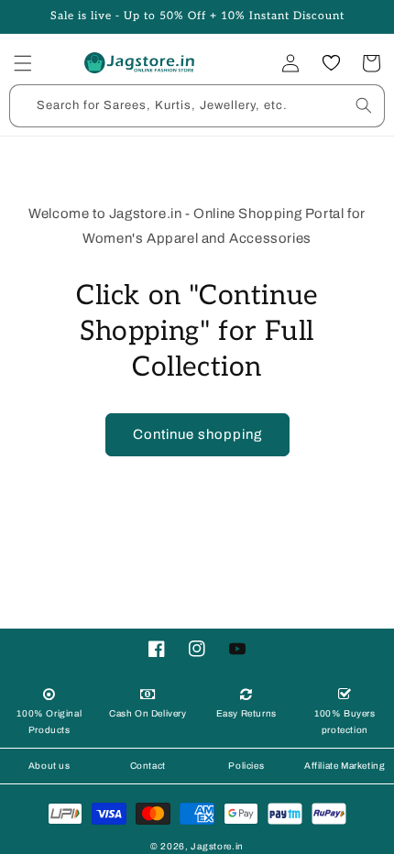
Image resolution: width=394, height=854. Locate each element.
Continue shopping (197, 434)
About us (49, 766)
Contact (148, 766)
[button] (23, 63)
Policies (246, 766)
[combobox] (197, 105)
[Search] (364, 105)
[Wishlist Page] (331, 63)
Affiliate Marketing (344, 766)
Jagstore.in (217, 846)
